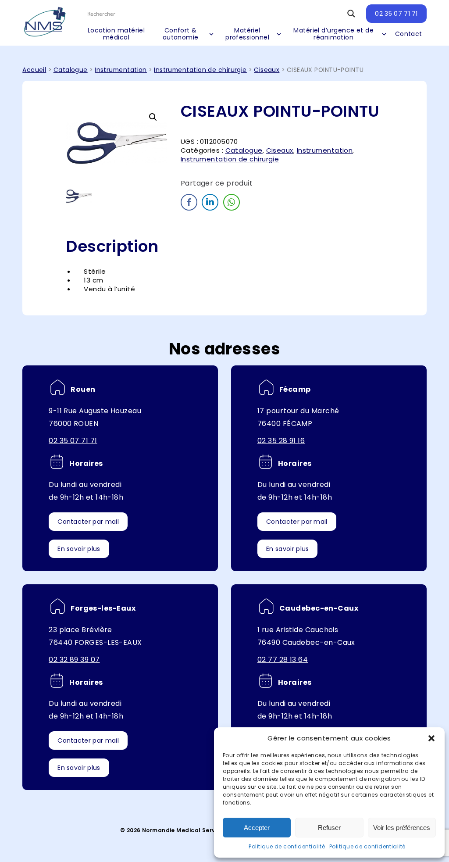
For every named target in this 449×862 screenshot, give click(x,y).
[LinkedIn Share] (210, 202)
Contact (408, 33)
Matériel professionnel (247, 34)
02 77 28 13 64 (282, 660)
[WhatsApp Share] (231, 202)
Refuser (329, 827)
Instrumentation (121, 70)
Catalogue (70, 70)
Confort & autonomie (181, 34)
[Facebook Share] (189, 202)
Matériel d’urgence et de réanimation (333, 34)
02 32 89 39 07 (74, 660)
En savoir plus (78, 548)
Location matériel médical (116, 34)
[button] (431, 738)
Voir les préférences (401, 827)
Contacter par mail (88, 521)
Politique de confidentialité (287, 846)
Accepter (257, 827)
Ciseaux (266, 70)
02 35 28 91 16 (281, 441)
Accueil (34, 70)
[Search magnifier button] (351, 13)
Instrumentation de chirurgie (200, 70)
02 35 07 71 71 (396, 13)
